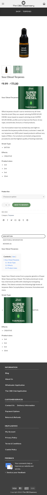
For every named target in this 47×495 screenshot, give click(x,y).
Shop (18, 11)
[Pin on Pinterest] (19, 220)
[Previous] (5, 42)
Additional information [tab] (13, 240)
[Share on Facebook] (7, 220)
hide (13, 257)
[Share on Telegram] (27, 220)
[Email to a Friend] (15, 220)
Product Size (6, 191)
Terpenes (27, 11)
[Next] (42, 42)
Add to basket (21, 205)
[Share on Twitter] (11, 220)
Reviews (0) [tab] (7, 244)
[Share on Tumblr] (23, 220)
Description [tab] (8, 236)
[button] (3, 3)
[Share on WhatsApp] (3, 220)
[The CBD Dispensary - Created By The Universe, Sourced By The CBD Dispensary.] (23, 4)
